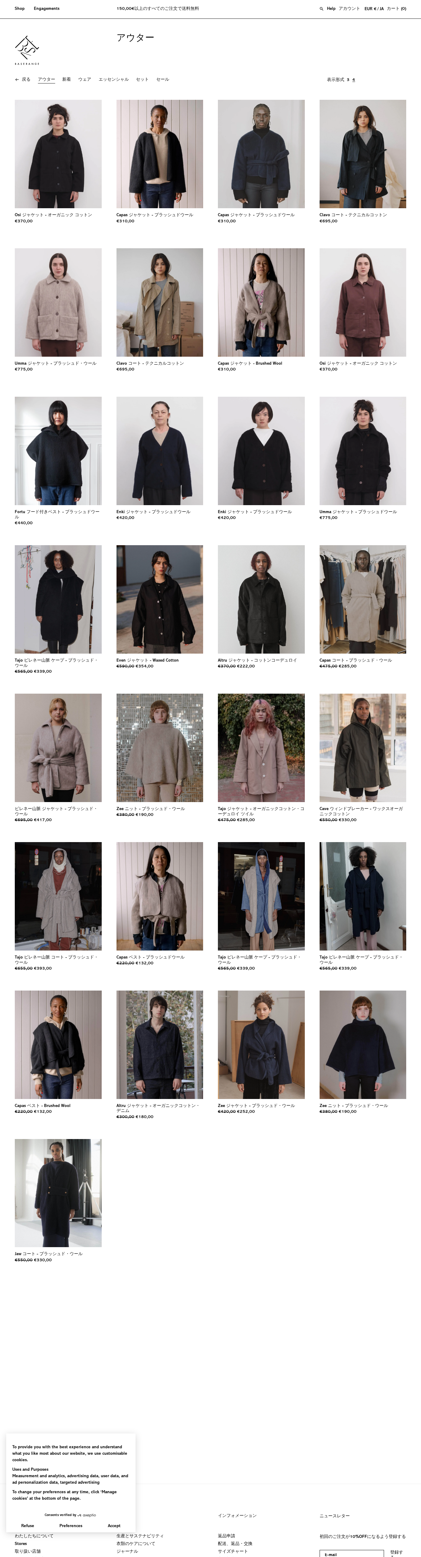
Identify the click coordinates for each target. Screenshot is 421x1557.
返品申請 (226, 1536)
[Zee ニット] (159, 748)
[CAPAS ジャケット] (261, 302)
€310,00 (125, 221)
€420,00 (125, 518)
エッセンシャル (114, 80)
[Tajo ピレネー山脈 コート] (58, 896)
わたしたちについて (34, 1536)
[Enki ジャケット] (159, 451)
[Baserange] (30, 50)
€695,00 (328, 221)
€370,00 (24, 221)
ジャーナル (127, 1552)
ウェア (84, 80)
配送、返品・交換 (235, 1544)
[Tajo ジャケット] (261, 748)
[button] (22, 9)
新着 (66, 80)
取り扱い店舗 (28, 1552)
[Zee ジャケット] (261, 1045)
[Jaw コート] (58, 1193)
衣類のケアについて (135, 1544)
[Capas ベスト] (159, 896)
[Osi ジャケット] (58, 154)
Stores (21, 1544)
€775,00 (24, 369)
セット (142, 80)
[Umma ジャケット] (58, 302)
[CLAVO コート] (363, 154)
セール (162, 80)
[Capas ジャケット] (159, 154)
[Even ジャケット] (159, 599)
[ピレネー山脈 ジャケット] (58, 748)
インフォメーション (237, 1516)
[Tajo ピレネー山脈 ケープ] (58, 599)
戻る (26, 80)
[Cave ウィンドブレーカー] (363, 748)
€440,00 (24, 523)
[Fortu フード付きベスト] (58, 451)
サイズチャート (233, 1552)
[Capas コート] (363, 599)
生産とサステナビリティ (140, 1536)
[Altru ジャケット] (261, 599)
